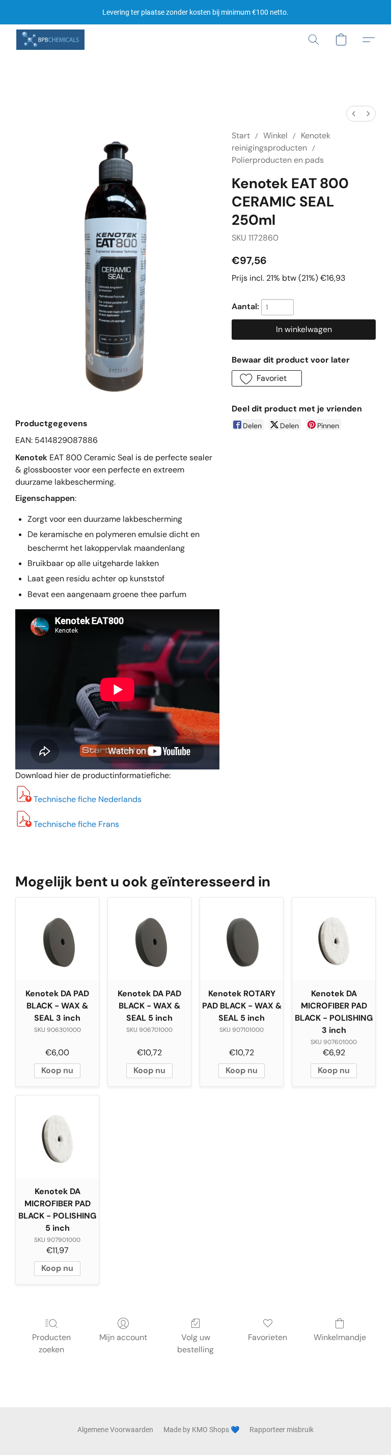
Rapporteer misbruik (281, 1430)
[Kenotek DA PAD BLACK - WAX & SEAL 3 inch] (57, 939)
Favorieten (267, 1337)
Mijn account (123, 1337)
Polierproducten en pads (278, 160)
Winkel (275, 135)
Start (241, 135)
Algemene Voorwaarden (115, 1430)
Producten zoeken (51, 1343)
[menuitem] (354, 113)
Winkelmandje (340, 1337)
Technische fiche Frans (76, 824)
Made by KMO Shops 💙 (201, 1430)
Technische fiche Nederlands (88, 799)
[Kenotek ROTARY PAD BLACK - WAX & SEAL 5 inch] (241, 939)
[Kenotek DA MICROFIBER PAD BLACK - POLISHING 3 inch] (333, 939)
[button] (50, 39)
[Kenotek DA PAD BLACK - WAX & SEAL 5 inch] (149, 939)
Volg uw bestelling (195, 1343)
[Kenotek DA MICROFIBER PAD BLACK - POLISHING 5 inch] (57, 1136)
